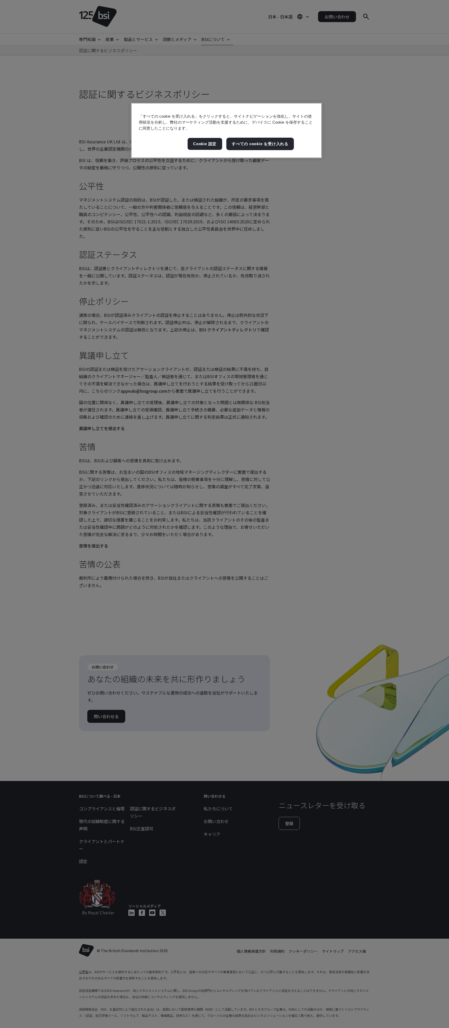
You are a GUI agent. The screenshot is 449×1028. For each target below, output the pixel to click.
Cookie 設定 (204, 144)
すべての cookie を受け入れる (260, 144)
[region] (226, 130)
